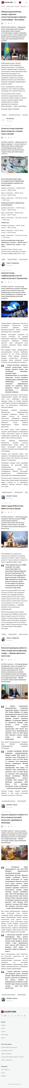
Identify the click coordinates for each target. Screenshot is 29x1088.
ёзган (3, 486)
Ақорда (17, 6)
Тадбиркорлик (7, 492)
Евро (3, 259)
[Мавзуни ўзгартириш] (21, 2)
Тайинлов (23, 6)
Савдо (4, 634)
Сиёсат (3, 1028)
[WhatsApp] (5, 24)
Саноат (4, 115)
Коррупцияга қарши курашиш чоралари (12, 1057)
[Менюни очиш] (26, 2)
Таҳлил (3, 1031)
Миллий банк (12, 259)
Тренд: (3, 6)
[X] (15, 24)
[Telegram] (8, 24)
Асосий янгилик (14, 115)
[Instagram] (2, 24)
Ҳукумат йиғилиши (8, 801)
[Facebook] (12, 24)
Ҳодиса (3, 1025)
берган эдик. (21, 253)
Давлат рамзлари (6, 1053)
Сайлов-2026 (10, 6)
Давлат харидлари (6, 1060)
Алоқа (3, 1072)
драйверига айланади (15, 795)
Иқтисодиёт (23, 259)
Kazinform (4, 154)
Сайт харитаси (5, 1069)
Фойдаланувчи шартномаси (9, 1047)
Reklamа (3, 1076)
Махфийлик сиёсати (7, 1050)
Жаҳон (3, 1038)
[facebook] (11, 1015)
